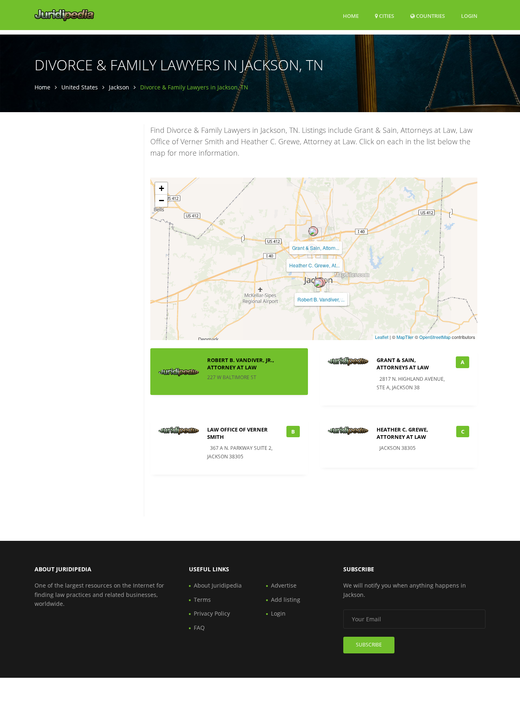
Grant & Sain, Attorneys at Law (403, 363)
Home (351, 16)
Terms (202, 599)
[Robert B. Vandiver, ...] (318, 283)
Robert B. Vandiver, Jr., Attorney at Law (240, 363)
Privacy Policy (212, 613)
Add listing (285, 599)
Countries (430, 16)
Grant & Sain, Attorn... (315, 247)
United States (79, 87)
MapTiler (405, 337)
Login (469, 16)
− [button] (161, 200)
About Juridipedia (218, 585)
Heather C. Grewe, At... (314, 265)
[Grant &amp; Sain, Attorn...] (313, 231)
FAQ (199, 627)
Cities (386, 16)
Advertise (284, 585)
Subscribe (369, 644)
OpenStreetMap (435, 337)
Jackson (119, 87)
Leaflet (381, 337)
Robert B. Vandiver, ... (320, 299)
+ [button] (161, 188)
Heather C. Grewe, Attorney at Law (402, 433)
